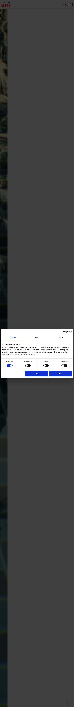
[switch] (28, 365)
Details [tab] (37, 337)
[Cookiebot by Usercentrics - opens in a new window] (63, 332)
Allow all (60, 373)
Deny (36, 373)
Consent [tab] (13, 337)
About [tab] (61, 337)
